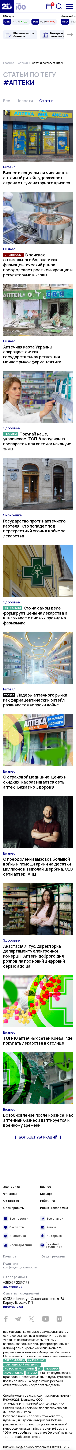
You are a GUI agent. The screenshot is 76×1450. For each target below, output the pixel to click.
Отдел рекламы (53, 1256)
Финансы (10, 1194)
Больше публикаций (38, 1137)
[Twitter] (31, 1319)
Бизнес (9, 249)
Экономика (12, 515)
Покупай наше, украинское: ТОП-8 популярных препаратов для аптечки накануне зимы (37, 441)
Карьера (46, 1194)
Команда (9, 1256)
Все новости (19, 1218)
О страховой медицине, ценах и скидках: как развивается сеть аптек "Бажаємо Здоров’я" (34, 782)
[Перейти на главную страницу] (7, 6)
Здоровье (11, 428)
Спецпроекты (13, 1208)
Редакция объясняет (54, 1245)
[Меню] (69, 6)
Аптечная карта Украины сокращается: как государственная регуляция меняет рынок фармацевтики (32, 354)
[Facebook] (6, 1319)
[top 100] (21, 6)
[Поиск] (58, 6)
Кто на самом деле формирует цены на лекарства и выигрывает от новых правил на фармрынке (35, 615)
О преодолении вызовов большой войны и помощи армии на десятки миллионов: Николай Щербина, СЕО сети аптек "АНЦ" (38, 866)
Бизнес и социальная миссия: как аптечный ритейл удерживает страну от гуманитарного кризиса (36, 178)
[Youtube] (45, 1319)
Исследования (21, 1245)
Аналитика (18, 1235)
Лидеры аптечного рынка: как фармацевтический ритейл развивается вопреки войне (35, 700)
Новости (24, 100)
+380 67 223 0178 (16, 1283)
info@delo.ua (13, 1306)
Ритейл (9, 167)
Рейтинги (47, 1201)
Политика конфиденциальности (20, 1265)
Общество (11, 1201)
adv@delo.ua (12, 1286)
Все (6, 100)
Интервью (54, 1235)
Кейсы (51, 1227)
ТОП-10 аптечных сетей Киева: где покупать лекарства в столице (38, 1041)
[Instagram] (59, 1319)
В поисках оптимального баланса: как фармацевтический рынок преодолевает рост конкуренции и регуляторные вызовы (38, 265)
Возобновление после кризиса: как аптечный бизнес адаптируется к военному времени (38, 1120)
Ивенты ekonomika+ (55, 1208)
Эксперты (17, 1227)
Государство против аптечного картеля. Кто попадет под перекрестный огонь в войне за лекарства (34, 528)
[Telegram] (17, 1319)
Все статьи (54, 1218)
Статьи (46, 100)
